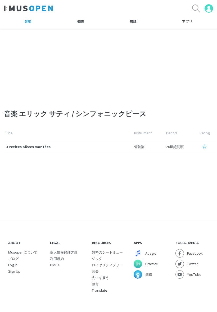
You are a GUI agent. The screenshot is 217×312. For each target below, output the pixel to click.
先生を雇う (100, 277)
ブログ (13, 258)
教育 (95, 284)
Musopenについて (22, 252)
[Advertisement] (108, 66)
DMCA (55, 265)
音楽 (28, 21)
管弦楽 (139, 146)
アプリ (187, 21)
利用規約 (57, 258)
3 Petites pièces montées (28, 146)
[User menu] (209, 8)
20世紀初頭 (175, 146)
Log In (12, 265)
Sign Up (14, 271)
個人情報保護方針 (64, 252)
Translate (99, 290)
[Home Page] (28, 8)
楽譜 (80, 21)
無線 (133, 21)
